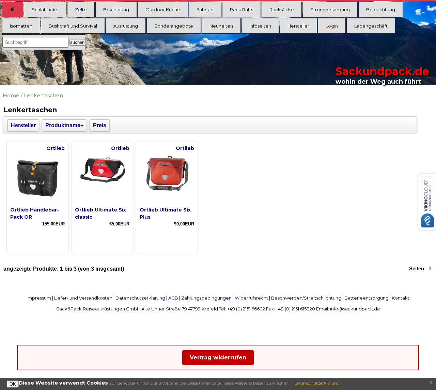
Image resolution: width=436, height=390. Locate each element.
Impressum (39, 298)
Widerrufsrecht (251, 298)
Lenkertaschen (43, 95)
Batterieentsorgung (366, 298)
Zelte (81, 9)
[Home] (12, 9)
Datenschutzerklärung (140, 298)
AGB (173, 298)
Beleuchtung (380, 9)
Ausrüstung (125, 26)
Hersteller (298, 26)
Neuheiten (221, 26)
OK (13, 384)
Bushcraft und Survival (73, 26)
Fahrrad (205, 9)
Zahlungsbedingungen (206, 298)
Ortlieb (55, 148)
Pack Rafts (241, 9)
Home (11, 95)
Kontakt (400, 298)
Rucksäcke (281, 9)
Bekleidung (116, 9)
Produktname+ (64, 125)
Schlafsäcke (45, 9)
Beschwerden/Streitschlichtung (306, 298)
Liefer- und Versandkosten (83, 298)
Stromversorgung (330, 9)
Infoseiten (260, 26)
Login (332, 26)
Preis (99, 125)
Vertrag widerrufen (218, 357)
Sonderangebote (173, 26)
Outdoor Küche (162, 9)
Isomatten (21, 26)
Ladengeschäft (371, 26)
